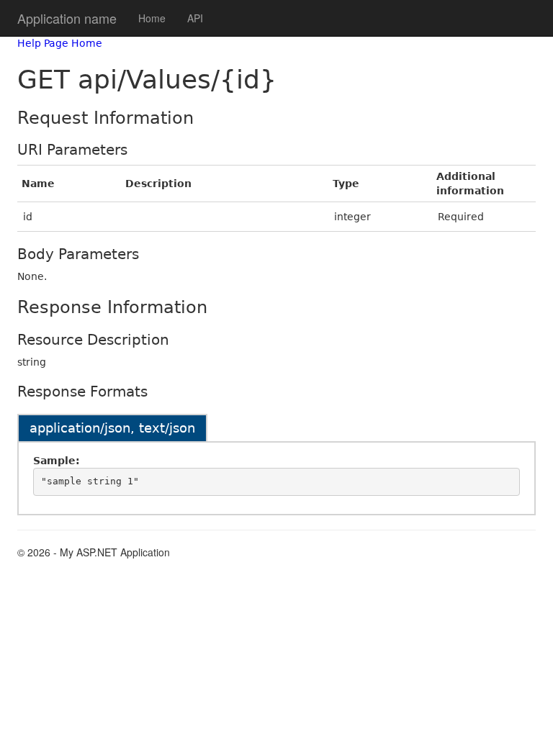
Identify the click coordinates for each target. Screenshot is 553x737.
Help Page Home (59, 43)
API (195, 18)
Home (152, 18)
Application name (67, 18)
